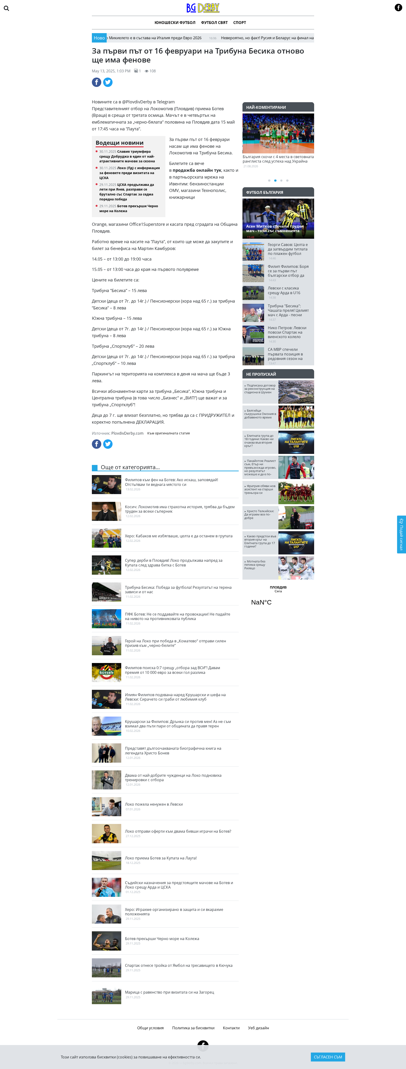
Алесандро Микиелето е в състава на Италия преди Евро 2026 (116, 37)
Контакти (231, 1027)
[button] (6, 8)
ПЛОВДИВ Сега (278, 598)
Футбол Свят (214, 22)
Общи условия (150, 1027)
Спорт (239, 22)
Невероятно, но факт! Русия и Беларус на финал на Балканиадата (252, 37)
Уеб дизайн (258, 1027)
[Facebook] (96, 82)
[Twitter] (108, 82)
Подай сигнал (401, 537)
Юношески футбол (175, 22)
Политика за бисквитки (193, 1027)
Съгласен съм (328, 1057)
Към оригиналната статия (168, 433)
